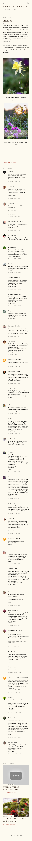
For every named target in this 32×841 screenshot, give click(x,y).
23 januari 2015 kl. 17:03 (14, 563)
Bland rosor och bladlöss (15, 6)
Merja (10, 311)
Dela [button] (4, 160)
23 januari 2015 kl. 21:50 (14, 647)
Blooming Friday (12, 162)
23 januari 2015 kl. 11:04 (14, 400)
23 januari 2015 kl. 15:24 (14, 533)
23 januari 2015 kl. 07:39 (14, 230)
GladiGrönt (11, 652)
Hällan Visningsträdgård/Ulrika (17, 677)
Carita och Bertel (13, 326)
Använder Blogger (17, 835)
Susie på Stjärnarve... (14, 477)
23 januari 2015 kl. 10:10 (14, 366)
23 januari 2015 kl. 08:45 (14, 272)
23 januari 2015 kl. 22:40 (14, 662)
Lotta (10, 171)
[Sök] (28, 3)
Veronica (11, 717)
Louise (10, 518)
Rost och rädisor (13, 538)
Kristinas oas (12, 569)
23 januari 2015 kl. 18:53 (14, 605)
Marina (10, 592)
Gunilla (10, 186)
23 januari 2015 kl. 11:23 (14, 433)
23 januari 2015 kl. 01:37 (14, 181)
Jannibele (11, 247)
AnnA (10, 452)
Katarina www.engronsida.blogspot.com (17, 698)
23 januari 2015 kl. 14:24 (14, 498)
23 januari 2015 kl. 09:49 (14, 336)
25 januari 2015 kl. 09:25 (14, 692)
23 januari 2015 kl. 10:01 (14, 354)
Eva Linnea (11, 742)
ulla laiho (10, 235)
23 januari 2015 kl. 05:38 (14, 198)
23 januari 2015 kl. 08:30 (14, 258)
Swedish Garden (13, 277)
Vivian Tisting (12, 610)
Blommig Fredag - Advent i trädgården (15, 820)
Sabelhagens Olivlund (15, 221)
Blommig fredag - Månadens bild (11, 788)
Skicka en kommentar (9, 758)
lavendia (10, 438)
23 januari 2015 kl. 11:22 (14, 413)
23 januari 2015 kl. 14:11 (14, 471)
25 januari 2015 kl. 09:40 (14, 712)
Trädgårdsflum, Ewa (14, 630)
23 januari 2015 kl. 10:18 (14, 383)
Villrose (10, 405)
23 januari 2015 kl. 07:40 (14, 242)
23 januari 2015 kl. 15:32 (14, 547)
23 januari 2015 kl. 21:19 (14, 625)
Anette (10, 264)
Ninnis (10, 203)
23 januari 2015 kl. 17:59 (14, 587)
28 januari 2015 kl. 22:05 (14, 737)
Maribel (10, 341)
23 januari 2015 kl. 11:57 (14, 447)
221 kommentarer (11, 792)
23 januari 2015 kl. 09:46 (14, 321)
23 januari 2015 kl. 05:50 (14, 216)
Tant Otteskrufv (13, 371)
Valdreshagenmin (13, 359)
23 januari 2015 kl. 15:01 (14, 513)
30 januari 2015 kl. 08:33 (14, 754)
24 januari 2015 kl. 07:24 (14, 672)
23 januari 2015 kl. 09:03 (14, 289)
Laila (9, 552)
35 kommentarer (10, 824)
